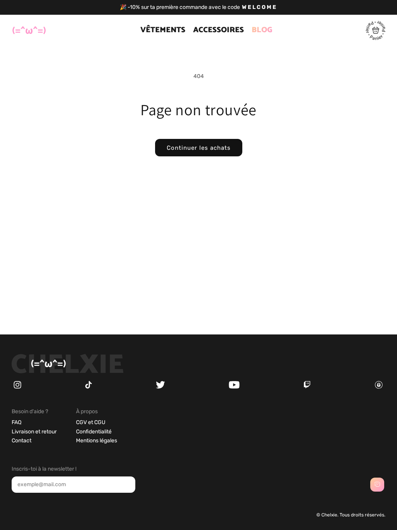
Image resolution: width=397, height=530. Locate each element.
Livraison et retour (34, 431)
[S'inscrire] (377, 485)
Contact (21, 440)
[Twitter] (160, 387)
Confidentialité (94, 431)
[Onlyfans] (378, 387)
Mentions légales (96, 440)
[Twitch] (307, 387)
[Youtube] (234, 387)
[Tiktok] (88, 387)
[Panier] (375, 38)
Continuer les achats (199, 147)
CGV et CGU (90, 422)
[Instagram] (17, 387)
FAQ (16, 422)
